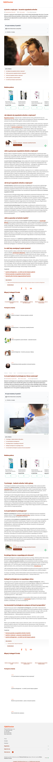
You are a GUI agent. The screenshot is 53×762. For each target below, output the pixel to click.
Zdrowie (10, 373)
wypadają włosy (8, 489)
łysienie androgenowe (17, 127)
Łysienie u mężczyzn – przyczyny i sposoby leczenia (18, 635)
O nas (5, 738)
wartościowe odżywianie (19, 252)
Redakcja (6, 743)
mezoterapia (27, 599)
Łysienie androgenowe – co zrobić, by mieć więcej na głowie (20, 272)
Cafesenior (6, 373)
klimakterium (37, 566)
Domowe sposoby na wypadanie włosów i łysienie (17, 274)
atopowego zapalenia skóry (23, 515)
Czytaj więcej (10, 285)
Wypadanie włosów (9, 118)
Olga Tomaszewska (33, 12)
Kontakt (6, 741)
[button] (21, 288)
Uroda (15, 373)
